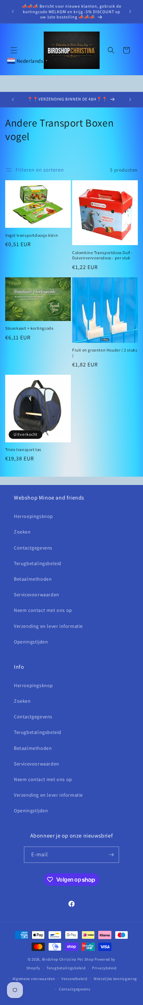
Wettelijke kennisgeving (115, 978)
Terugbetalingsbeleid (37, 563)
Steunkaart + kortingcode (29, 328)
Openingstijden (31, 642)
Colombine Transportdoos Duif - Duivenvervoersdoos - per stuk (102, 255)
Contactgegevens (33, 548)
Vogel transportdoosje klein (31, 235)
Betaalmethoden (33, 579)
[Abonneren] (111, 855)
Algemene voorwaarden (33, 978)
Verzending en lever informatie (48, 626)
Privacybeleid (104, 967)
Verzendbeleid (74, 978)
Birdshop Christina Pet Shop (68, 959)
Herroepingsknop (33, 516)
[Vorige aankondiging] (12, 11)
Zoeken (22, 532)
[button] (14, 50)
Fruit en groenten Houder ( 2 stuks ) (104, 352)
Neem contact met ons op (43, 610)
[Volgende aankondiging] (130, 11)
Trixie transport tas (23, 449)
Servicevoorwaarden (36, 594)
